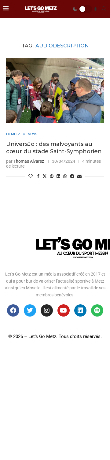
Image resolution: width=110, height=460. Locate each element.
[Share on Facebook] (38, 176)
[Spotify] (97, 310)
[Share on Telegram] (72, 176)
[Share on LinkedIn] (58, 176)
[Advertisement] (55, 402)
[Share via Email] (79, 176)
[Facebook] (13, 310)
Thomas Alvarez (28, 161)
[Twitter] (30, 310)
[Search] (104, 8)
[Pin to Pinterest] (51, 176)
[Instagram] (47, 310)
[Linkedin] (80, 310)
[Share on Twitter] (44, 176)
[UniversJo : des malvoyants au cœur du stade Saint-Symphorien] (55, 90)
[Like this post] (30, 176)
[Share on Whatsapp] (65, 176)
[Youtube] (63, 310)
